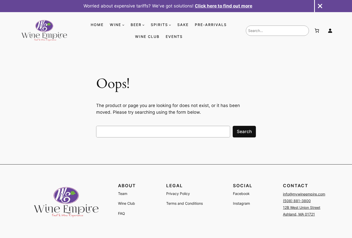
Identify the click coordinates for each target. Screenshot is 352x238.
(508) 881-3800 (297, 201)
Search (244, 131)
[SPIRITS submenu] (170, 25)
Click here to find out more (223, 6)
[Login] (330, 30)
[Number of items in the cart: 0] (316, 30)
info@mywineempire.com (304, 194)
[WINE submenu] (123, 25)
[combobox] (277, 31)
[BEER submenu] (143, 25)
